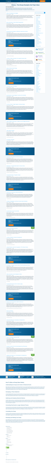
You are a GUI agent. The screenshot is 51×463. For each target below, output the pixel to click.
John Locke (15, 362)
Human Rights (14, 146)
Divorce (12, 271)
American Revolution (9, 271)
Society (11, 217)
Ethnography (37, 74)
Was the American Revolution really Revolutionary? (14, 301)
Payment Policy (9, 441)
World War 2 (16, 172)
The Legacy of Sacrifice (10, 139)
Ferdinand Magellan (38, 28)
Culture (7, 163)
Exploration (37, 27)
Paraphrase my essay (42, 53)
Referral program (9, 442)
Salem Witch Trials (38, 41)
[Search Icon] (44, 12)
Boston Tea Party (38, 22)
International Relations (9, 92)
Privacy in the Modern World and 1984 (12, 337)
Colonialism (7, 244)
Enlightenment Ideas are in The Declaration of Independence (16, 355)
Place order (11, 45)
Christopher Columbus (39, 24)
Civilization (37, 25)
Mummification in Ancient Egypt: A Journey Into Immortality (16, 95)
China (7, 75)
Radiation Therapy (38, 88)
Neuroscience (37, 81)
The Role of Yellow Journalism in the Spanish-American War (16, 58)
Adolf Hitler (7, 172)
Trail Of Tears (12, 291)
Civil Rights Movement (9, 146)
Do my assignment (9, 429)
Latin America (10, 163)
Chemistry (37, 69)
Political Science (38, 86)
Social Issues (19, 146)
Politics (7, 217)
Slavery (9, 217)
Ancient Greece (8, 208)
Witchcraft (10, 254)
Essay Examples (9, 435)
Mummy (37, 36)
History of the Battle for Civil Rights (12, 13)
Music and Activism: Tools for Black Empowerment (14, 22)
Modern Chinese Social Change (11, 68)
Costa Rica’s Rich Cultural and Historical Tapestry (14, 156)
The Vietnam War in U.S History (11, 86)
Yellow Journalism (14, 65)
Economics (37, 71)
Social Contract (22, 362)
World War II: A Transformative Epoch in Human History (15, 165)
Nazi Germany (13, 172)
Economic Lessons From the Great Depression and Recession (16, 346)
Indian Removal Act (8, 291)
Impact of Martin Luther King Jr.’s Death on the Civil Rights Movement (18, 121)
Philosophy (37, 84)
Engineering (37, 72)
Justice (15, 308)
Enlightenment (38, 26)
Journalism (7, 65)
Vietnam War (15, 92)
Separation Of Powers (19, 308)
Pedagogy (37, 82)
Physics (37, 85)
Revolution (37, 40)
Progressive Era (38, 38)
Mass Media (10, 65)
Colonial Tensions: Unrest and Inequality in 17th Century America (17, 247)
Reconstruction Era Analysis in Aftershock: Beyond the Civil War (17, 31)
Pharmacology (38, 83)
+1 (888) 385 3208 (9, 445)
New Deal (37, 37)
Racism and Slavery (9, 310)
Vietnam (13, 92)
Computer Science (38, 70)
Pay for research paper (10, 430)
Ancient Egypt (8, 281)
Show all (7, 10)
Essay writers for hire (9, 432)
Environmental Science (39, 73)
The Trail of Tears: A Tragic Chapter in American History (15, 104)
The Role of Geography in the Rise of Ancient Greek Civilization (16, 201)
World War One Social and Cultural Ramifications (14, 192)
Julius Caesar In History (10, 130)
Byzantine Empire (38, 23)
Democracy (13, 308)
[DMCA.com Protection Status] (7, 447)
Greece (10, 181)
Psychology (37, 87)
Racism (16, 146)
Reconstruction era (38, 39)
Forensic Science (38, 75)
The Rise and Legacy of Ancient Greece (13, 48)
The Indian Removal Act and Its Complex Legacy (14, 283)
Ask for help (40, 60)
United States (22, 146)
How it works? (9, 439)
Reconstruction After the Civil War (12, 228)
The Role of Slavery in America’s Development (14, 237)
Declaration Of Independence (10, 326)
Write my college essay (10, 431)
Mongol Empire (38, 35)
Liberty (19, 362)
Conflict (10, 172)
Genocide (7, 181)
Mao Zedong (9, 75)
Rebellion (7, 254)
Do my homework (9, 427)
